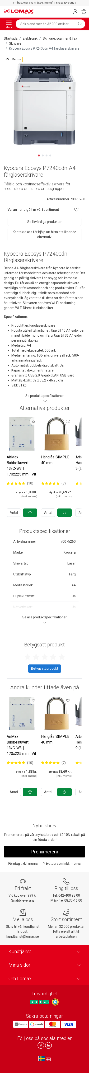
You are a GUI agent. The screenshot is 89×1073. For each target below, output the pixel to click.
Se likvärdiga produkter (44, 222)
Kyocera (70, 552)
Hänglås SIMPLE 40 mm (55, 460)
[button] (13, 59)
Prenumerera (44, 852)
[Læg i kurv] (30, 512)
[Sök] (80, 23)
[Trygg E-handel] (55, 1002)
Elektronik (30, 38)
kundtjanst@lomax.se (22, 936)
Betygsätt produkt (44, 668)
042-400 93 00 (69, 895)
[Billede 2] (43, 155)
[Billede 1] (39, 155)
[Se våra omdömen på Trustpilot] (40, 1002)
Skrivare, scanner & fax (60, 38)
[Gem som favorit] (33, 421)
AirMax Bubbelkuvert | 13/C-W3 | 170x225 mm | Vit (21, 465)
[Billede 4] (50, 155)
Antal (14, 512)
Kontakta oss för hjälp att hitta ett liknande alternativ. (44, 234)
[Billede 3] (46, 155)
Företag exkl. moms (23, 864)
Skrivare (15, 43)
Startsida (11, 38)
